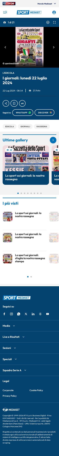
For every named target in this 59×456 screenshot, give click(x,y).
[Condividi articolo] (6, 103)
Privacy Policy (10, 395)
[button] (29, 12)
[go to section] (53, 140)
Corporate (8, 390)
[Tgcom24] (9, 3)
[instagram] (11, 314)
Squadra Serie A (12, 370)
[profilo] (54, 12)
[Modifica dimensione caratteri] (22, 103)
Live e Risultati (11, 336)
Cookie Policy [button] (36, 390)
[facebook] (4, 314)
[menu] (5, 12)
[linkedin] (33, 314)
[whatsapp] (18, 314)
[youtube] (47, 314)
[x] (26, 314)
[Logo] (29, 12)
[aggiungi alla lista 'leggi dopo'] (14, 103)
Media (6, 325)
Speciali (7, 359)
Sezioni (7, 348)
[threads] (40, 314)
